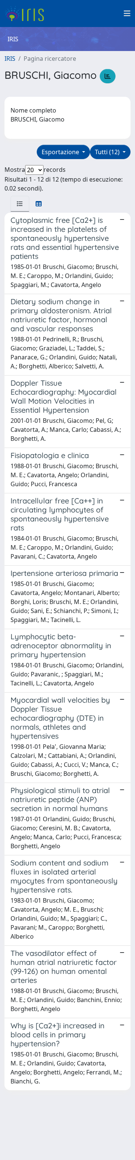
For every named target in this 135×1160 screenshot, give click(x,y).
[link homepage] (27, 14)
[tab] (19, 204)
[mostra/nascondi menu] (127, 13)
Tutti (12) (108, 152)
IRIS (9, 58)
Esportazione (61, 152)
